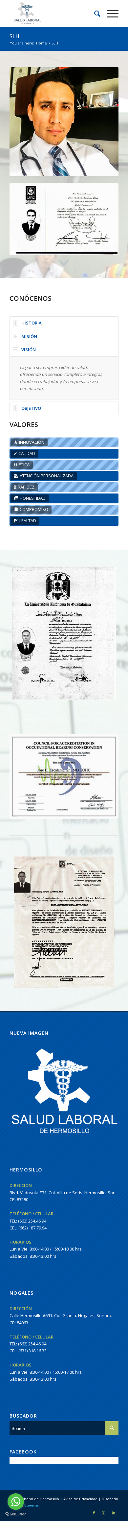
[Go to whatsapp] (16, 1501)
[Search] (94, 13)
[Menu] (109, 13)
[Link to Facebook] (94, 1513)
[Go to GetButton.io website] (15, 1514)
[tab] (64, 323)
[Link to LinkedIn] (113, 1513)
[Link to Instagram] (104, 1513)
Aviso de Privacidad (80, 1498)
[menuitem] (94, 13)
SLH (14, 36)
